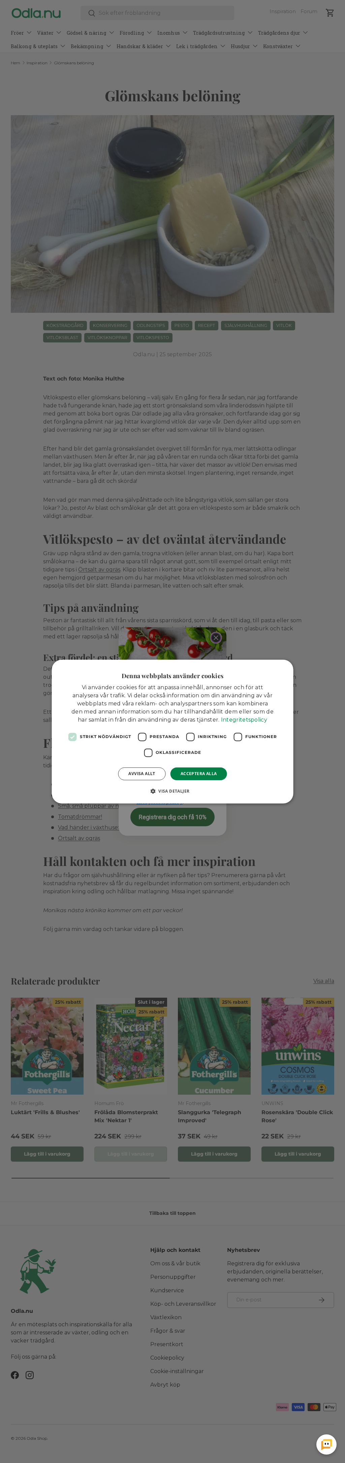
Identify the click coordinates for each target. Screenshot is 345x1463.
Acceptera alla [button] (199, 773)
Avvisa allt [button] (141, 773)
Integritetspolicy (244, 720)
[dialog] (172, 732)
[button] (173, 791)
